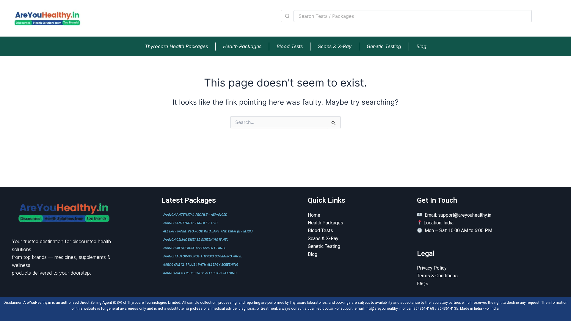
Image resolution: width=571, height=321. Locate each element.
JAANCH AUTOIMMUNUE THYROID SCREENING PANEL (202, 256)
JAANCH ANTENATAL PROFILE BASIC (190, 223)
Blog (421, 46)
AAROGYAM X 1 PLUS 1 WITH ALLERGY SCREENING (199, 273)
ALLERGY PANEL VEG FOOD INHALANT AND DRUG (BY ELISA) (208, 231)
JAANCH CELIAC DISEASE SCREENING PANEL (195, 239)
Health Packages (242, 46)
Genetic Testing (384, 46)
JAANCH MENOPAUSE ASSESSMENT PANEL (194, 248)
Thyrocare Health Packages (176, 46)
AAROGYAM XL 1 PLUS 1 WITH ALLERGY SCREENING (200, 264)
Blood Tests (290, 46)
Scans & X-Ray (335, 46)
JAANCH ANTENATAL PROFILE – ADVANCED (195, 214)
